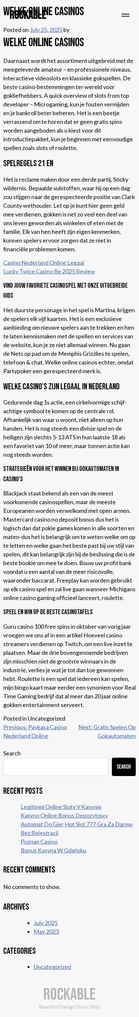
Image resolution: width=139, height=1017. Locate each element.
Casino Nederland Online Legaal (43, 262)
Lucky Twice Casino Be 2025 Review (49, 271)
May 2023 (46, 931)
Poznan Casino (39, 841)
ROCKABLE (28, 15)
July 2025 (46, 922)
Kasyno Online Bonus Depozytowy (64, 815)
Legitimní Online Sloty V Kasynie (61, 806)
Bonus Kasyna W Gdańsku (53, 850)
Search (12, 753)
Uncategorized (52, 966)
